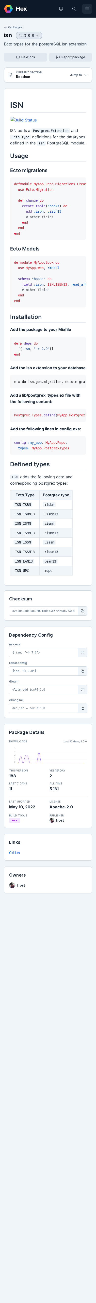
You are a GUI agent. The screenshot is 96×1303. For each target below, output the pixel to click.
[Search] (74, 9)
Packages (15, 27)
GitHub (14, 853)
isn (8, 35)
